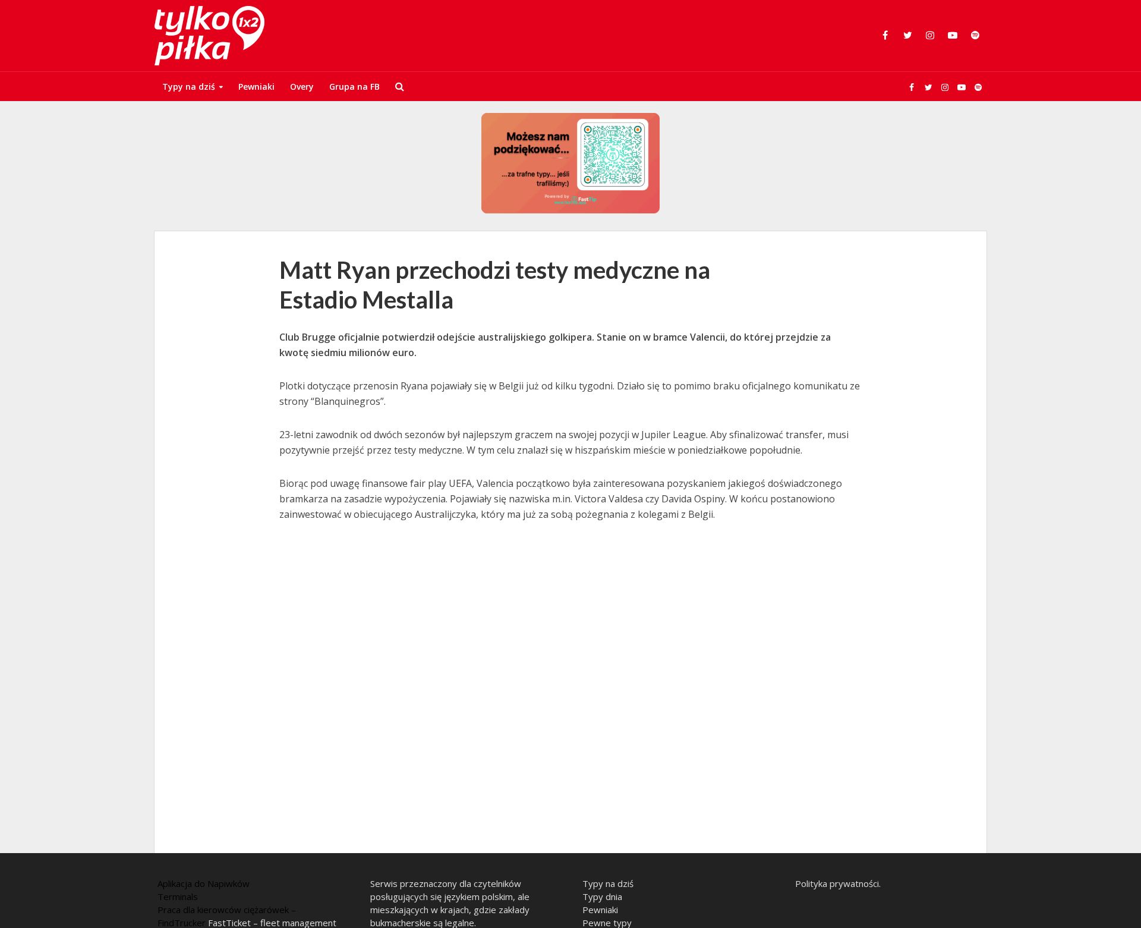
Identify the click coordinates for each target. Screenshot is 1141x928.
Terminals (177, 896)
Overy (302, 86)
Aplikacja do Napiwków (203, 883)
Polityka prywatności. (838, 883)
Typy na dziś (188, 86)
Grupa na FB (354, 86)
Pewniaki (256, 86)
